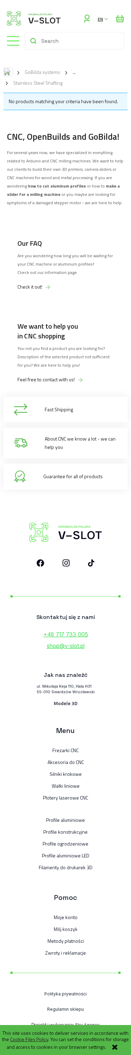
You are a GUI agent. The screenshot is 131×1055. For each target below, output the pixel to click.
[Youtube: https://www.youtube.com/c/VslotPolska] (91, 564)
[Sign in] (86, 18)
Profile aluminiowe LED (65, 855)
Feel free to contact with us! (46, 379)
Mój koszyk (66, 929)
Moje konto (66, 917)
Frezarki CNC (65, 750)
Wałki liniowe (66, 785)
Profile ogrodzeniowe (65, 843)
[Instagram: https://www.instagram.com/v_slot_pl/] (66, 564)
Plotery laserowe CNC (65, 797)
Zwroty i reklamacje (65, 952)
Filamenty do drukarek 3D (66, 867)
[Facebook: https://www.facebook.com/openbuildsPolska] (40, 564)
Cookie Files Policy (29, 1039)
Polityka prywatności (65, 993)
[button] (9, 40)
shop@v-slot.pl (66, 646)
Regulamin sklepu (65, 1009)
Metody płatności (66, 941)
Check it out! (29, 287)
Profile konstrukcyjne (65, 831)
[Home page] (33, 18)
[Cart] (120, 18)
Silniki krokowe (66, 774)
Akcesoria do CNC (66, 762)
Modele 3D (66, 703)
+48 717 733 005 (65, 634)
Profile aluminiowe (65, 820)
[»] (69, 72)
